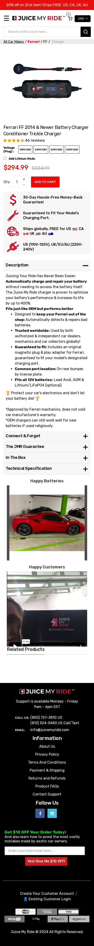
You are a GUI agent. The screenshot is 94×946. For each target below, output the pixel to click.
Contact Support (47, 794)
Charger (57, 42)
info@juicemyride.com (49, 730)
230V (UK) (41, 149)
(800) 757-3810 (43, 717)
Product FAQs (47, 786)
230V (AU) (72, 149)
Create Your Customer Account (47, 893)
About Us (47, 746)
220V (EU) (56, 149)
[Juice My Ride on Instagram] (52, 813)
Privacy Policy (47, 754)
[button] (14, 140)
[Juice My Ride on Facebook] (40, 813)
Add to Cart (45, 182)
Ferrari (33, 42)
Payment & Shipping (47, 770)
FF (45, 42)
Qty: (6, 182)
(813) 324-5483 (43, 723)
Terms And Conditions (47, 762)
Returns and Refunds (47, 778)
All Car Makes (13, 42)
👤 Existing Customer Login (47, 899)
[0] (70, 18)
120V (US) (25, 149)
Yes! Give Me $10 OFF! (46, 861)
